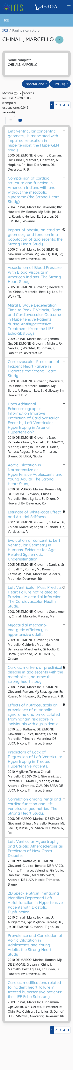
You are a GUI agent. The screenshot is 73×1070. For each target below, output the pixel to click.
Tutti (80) (59, 84)
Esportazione (35, 84)
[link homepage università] (47, 7)
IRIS (5, 30)
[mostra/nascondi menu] (69, 7)
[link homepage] (14, 7)
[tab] (10, 120)
